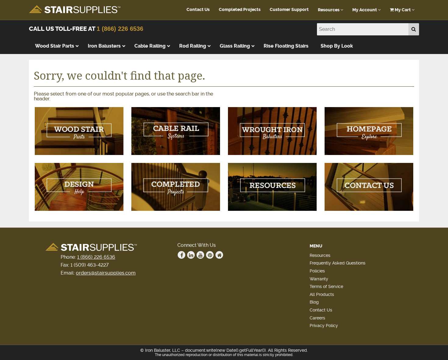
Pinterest (210, 255)
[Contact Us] (369, 187)
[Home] (369, 131)
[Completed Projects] (175, 187)
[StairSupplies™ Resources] (272, 187)
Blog (314, 302)
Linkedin (191, 255)
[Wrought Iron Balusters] (272, 131)
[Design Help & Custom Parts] (79, 187)
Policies (317, 270)
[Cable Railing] (175, 131)
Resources (329, 10)
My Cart (403, 10)
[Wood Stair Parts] (79, 131)
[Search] (413, 29)
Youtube (200, 255)
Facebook (181, 255)
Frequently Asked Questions (337, 263)
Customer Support (289, 9)
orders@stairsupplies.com (106, 273)
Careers (317, 317)
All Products (322, 294)
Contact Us (198, 9)
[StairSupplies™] (74, 9)
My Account (365, 10)
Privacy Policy (324, 325)
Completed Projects (240, 9)
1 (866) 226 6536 (120, 28)
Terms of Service (326, 286)
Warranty (319, 278)
